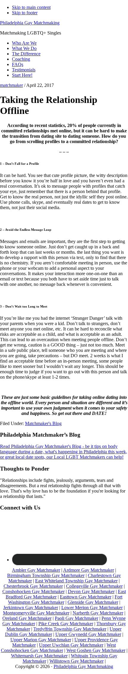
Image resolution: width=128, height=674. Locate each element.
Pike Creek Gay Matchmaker (65, 623)
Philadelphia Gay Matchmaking (30, 22)
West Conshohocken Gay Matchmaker (58, 647)
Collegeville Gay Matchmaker (94, 586)
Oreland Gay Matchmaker (26, 618)
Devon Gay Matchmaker (91, 591)
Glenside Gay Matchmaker (93, 602)
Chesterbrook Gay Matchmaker (33, 586)
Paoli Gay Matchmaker (76, 618)
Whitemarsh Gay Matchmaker (39, 655)
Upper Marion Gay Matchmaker (40, 639)
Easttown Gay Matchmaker (85, 596)
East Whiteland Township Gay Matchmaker (76, 580)
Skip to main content (31, 7)
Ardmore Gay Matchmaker (88, 570)
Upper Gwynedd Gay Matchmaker (88, 634)
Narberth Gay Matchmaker (98, 612)
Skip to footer (25, 12)
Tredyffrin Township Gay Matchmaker (69, 628)
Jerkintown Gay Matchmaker (30, 607)
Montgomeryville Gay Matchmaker (36, 612)
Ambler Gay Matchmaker (36, 570)
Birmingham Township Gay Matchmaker (46, 575)
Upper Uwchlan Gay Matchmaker (71, 645)
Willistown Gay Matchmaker (76, 661)
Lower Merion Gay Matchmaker (92, 607)
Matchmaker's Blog (43, 423)
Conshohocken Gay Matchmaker (33, 591)
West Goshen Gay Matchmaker (95, 650)
